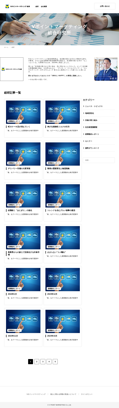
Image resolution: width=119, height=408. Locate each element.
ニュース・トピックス (94, 106)
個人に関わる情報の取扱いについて (63, 394)
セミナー (88, 141)
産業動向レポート (92, 134)
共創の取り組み (91, 120)
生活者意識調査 (91, 127)
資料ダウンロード (92, 148)
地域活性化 (89, 113)
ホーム (6, 47)
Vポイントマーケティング (36, 394)
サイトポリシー (87, 394)
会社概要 (44, 6)
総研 (37, 6)
